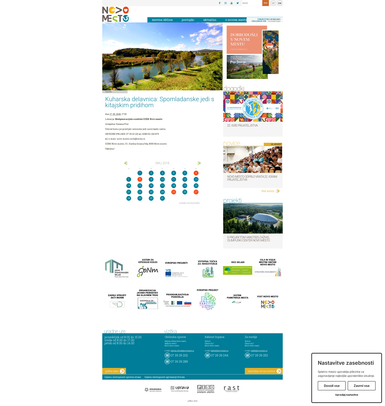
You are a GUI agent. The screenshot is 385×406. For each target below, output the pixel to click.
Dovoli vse (332, 386)
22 (140, 192)
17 (162, 185)
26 (184, 192)
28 (128, 198)
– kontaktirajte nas (266, 20)
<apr (126, 163)
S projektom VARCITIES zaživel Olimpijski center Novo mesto (248, 239)
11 (173, 179)
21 (128, 192)
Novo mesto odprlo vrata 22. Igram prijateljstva (252, 178)
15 (140, 185)
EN (280, 3)
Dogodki (108, 91)
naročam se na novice (261, 371)
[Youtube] (232, 3)
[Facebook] (220, 3)
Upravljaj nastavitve (346, 394)
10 (162, 179)
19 (184, 185)
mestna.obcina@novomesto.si (182, 350)
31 (162, 198)
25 (173, 192)
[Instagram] (226, 3)
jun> (199, 163)
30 (151, 198)
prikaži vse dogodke (189, 202)
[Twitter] (238, 3)
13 (196, 179)
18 (173, 185)
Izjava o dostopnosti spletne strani (123, 377)
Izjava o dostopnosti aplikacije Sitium (165, 377)
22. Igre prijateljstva (242, 125)
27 (196, 192)
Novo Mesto (122, 14)
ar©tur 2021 (192, 401)
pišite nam (112, 371)
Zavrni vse (362, 386)
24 (162, 192)
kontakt (273, 3)
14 (128, 185)
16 (151, 185)
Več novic (267, 191)
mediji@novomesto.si (259, 350)
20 (196, 185)
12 (184, 179)
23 (151, 192)
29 (140, 198)
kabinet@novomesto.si (219, 350)
